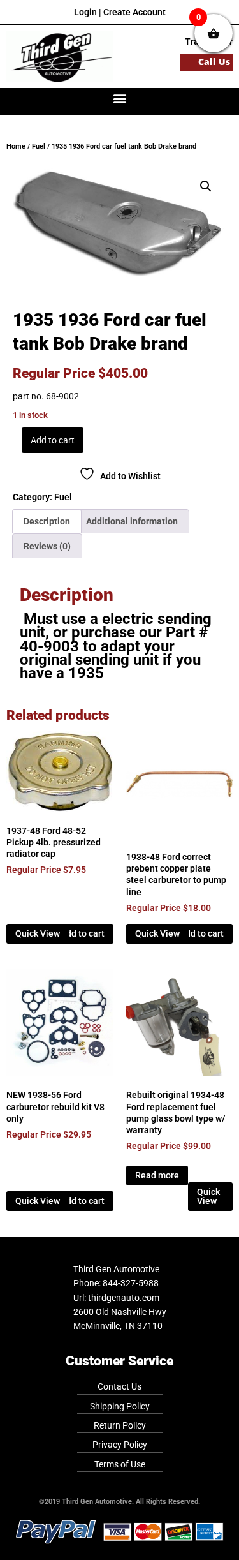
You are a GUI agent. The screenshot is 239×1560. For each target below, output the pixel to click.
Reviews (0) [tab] (47, 546)
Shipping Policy (120, 1406)
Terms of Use (119, 1464)
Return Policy (120, 1425)
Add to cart (53, 440)
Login (85, 12)
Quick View (37, 933)
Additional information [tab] (132, 521)
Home (15, 146)
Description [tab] (47, 521)
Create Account (134, 12)
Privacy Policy (119, 1444)
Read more (157, 1175)
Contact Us (119, 1386)
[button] (119, 98)
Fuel (38, 146)
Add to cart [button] (83, 933)
